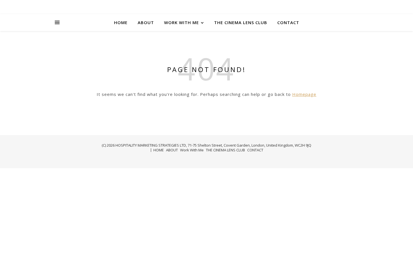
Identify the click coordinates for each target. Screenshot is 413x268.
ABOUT (146, 22)
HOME (121, 22)
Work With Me (181, 22)
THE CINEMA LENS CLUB (240, 22)
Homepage (304, 94)
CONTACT (288, 22)
